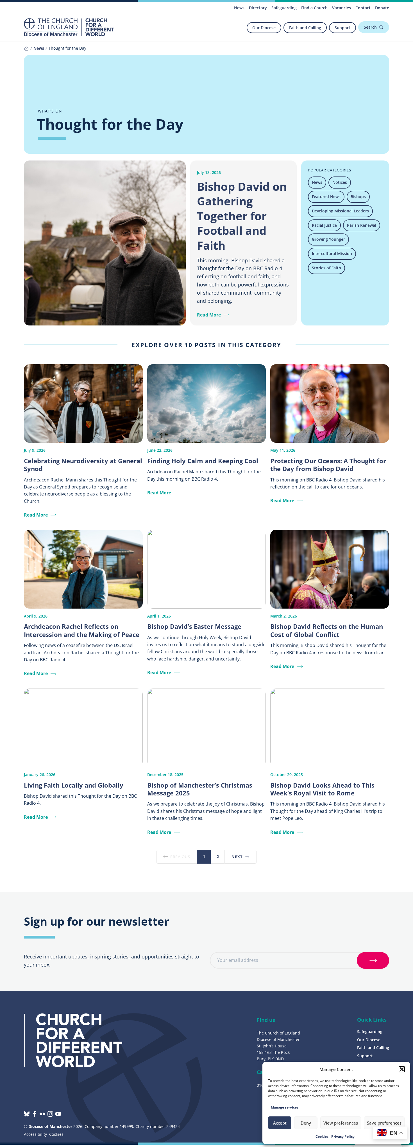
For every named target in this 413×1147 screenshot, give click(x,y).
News (239, 7)
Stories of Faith (326, 267)
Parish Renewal (361, 225)
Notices (339, 182)
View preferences (340, 1123)
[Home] (26, 48)
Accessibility (35, 1134)
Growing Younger (328, 239)
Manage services (284, 1107)
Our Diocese (264, 27)
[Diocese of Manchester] (69, 27)
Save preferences (384, 1123)
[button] (402, 1069)
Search (370, 27)
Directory (258, 7)
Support (342, 27)
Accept (280, 1123)
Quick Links (372, 1019)
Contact (363, 7)
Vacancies (341, 7)
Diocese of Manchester (50, 1126)
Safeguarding (284, 7)
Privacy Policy (343, 1136)
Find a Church (314, 7)
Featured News (326, 196)
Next (237, 856)
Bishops (358, 196)
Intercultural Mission (332, 253)
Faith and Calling (305, 27)
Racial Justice (324, 225)
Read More (209, 315)
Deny (306, 1123)
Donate (382, 7)
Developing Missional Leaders (340, 211)
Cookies (322, 1136)
